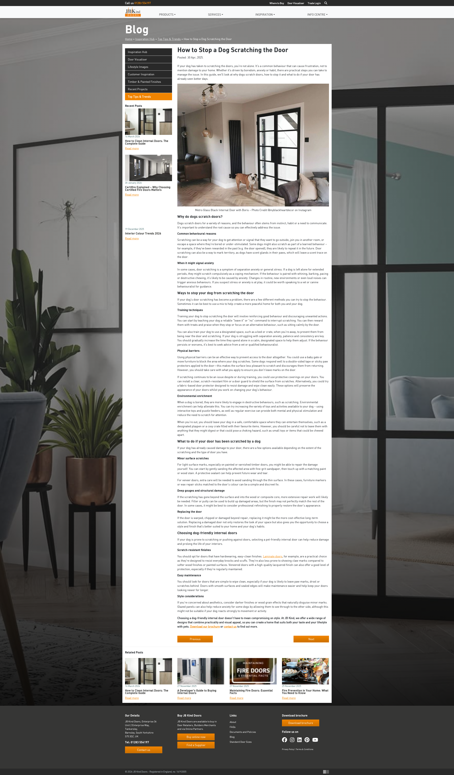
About (233, 721)
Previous (195, 639)
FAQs (233, 726)
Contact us (143, 749)
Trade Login (314, 3)
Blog (232, 736)
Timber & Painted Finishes (144, 81)
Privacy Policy (288, 749)
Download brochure (300, 723)
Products (166, 14)
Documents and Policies (243, 731)
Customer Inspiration (141, 74)
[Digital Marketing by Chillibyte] (326, 772)
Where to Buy (277, 3)
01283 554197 (142, 3)
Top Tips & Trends (169, 39)
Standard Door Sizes (241, 741)
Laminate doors (272, 556)
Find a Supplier (196, 745)
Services (214, 14)
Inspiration (264, 14)
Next (311, 639)
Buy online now (196, 737)
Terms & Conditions (304, 749)
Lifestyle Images (138, 67)
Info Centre (316, 14)
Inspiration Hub (145, 39)
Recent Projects (138, 89)
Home (128, 39)
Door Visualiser (295, 3)
